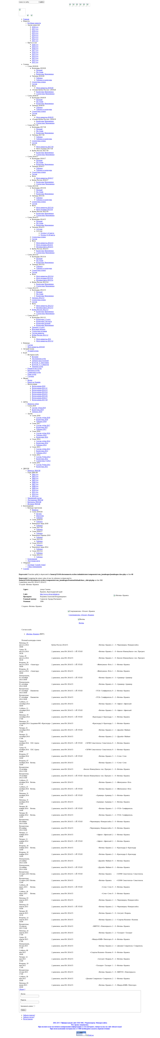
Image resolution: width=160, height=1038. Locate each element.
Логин (23, 994)
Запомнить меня (27, 1006)
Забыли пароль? (29, 1015)
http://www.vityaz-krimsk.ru (49, 594)
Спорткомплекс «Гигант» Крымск (81, 615)
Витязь (81, 623)
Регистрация (28, 1019)
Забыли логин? (28, 1017)
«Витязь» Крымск (32, 634)
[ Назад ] (22, 989)
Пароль (23, 1000)
